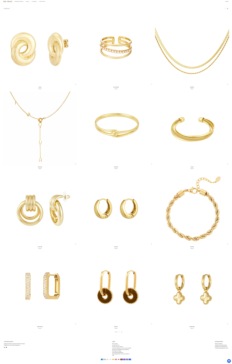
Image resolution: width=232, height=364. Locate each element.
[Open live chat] (229, 361)
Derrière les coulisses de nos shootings (120, 349)
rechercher (7, 8)
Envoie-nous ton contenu (117, 346)
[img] (4, 347)
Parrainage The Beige (116, 351)
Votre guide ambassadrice (117, 352)
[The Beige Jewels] (7, 1)
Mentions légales (218, 343)
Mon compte (115, 343)
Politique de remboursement (221, 346)
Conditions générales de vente (221, 348)
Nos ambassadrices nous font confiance (120, 353)
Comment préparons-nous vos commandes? (121, 348)
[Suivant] (119, 332)
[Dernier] (122, 332)
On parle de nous (115, 345)
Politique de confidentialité (221, 345)
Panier (227, 1)
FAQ (113, 355)
